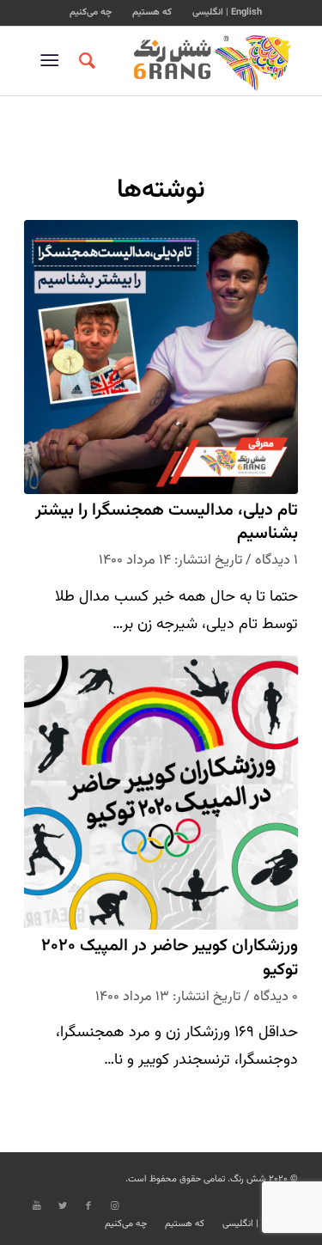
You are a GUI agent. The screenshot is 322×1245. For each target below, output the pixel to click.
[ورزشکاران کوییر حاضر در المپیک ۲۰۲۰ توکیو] (161, 793)
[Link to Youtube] (37, 1206)
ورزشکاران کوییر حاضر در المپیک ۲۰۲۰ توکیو (169, 958)
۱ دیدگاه (276, 560)
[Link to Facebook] (88, 1206)
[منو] (52, 61)
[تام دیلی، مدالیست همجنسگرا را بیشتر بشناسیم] (161, 357)
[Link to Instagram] (114, 1206)
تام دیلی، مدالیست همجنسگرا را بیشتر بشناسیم (166, 522)
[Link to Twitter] (63, 1206)
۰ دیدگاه (275, 997)
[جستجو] (84, 61)
